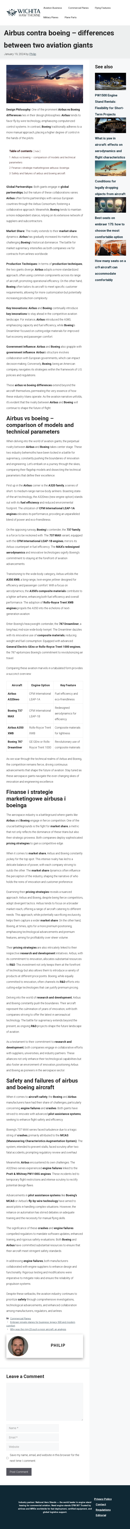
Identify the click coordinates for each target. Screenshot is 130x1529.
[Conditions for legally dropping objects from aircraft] (110, 169)
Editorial (101, 1515)
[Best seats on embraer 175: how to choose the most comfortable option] (110, 206)
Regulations (103, 1509)
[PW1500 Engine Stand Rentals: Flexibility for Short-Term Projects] (110, 82)
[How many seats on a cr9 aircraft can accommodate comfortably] (110, 249)
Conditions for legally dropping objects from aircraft (110, 187)
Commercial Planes (78, 8)
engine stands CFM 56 (68, 1505)
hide (37, 151)
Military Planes (50, 17)
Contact (101, 1504)
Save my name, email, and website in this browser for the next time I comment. (44, 1457)
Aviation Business (52, 8)
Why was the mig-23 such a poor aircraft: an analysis (38, 1329)
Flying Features (103, 8)
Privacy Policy (103, 1499)
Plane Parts (71, 17)
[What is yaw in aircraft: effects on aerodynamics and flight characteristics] (110, 126)
